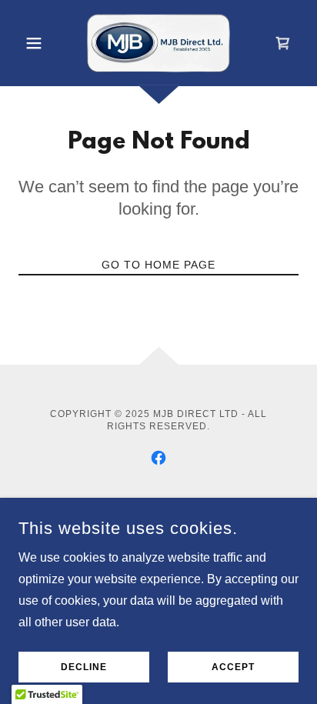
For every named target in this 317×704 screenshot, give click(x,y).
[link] (158, 43)
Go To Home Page (158, 265)
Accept (233, 667)
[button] (39, 43)
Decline (84, 667)
